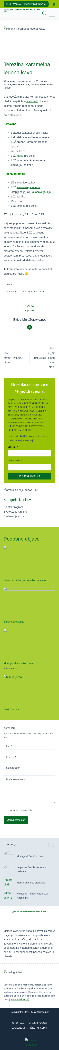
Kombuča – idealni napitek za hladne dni (32, 895)
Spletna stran (13, 767)
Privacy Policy (26, 810)
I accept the (20, 810)
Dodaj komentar (15, 779)
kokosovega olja (41, 192)
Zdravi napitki (38, 84)
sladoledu (32, 101)
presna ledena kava (34, 291)
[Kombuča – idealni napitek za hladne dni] (8, 896)
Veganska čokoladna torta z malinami (31, 869)
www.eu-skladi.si (19, 999)
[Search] (44, 13)
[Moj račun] (47, 4)
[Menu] (52, 13)
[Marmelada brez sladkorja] (8, 883)
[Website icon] (29, 327)
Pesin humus (11, 709)
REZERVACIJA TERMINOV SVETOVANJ (26, 4)
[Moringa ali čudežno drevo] (30, 643)
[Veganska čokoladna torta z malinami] (8, 869)
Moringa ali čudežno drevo (19, 663)
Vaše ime (12, 447)
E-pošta (11, 757)
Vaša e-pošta (14, 460)
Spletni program (13, 507)
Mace (20, 155)
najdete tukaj (25, 440)
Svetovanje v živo (14, 516)
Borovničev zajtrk (14, 621)
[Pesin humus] (30, 689)
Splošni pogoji (38, 1023)
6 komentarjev (11, 668)
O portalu (18, 1023)
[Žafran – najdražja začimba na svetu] (30, 560)
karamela (11, 291)
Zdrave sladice (20, 84)
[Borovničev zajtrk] (30, 602)
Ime (9, 746)
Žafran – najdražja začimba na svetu (25, 580)
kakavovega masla (28, 187)
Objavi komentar (16, 819)
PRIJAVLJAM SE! (29, 476)
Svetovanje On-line (15, 511)
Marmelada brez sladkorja (31, 882)
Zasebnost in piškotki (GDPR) (29, 1028)
